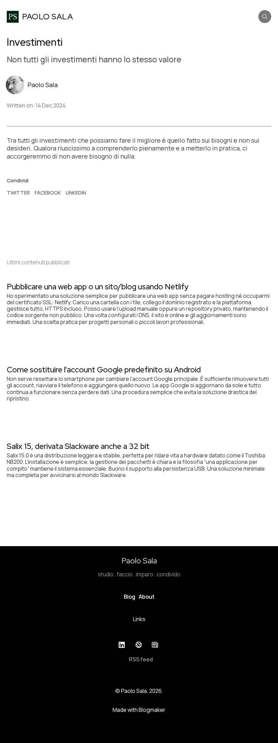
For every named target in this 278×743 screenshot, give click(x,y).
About (147, 596)
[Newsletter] (155, 645)
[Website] (139, 645)
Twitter (18, 192)
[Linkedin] (123, 645)
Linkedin (76, 192)
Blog (129, 596)
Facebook (48, 192)
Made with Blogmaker (139, 710)
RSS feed (141, 659)
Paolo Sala (42, 85)
